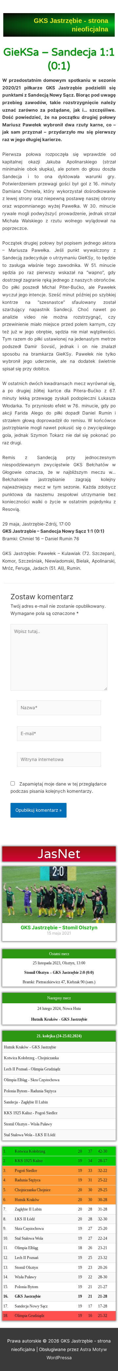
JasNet (59, 854)
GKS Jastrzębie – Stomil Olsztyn (59, 927)
